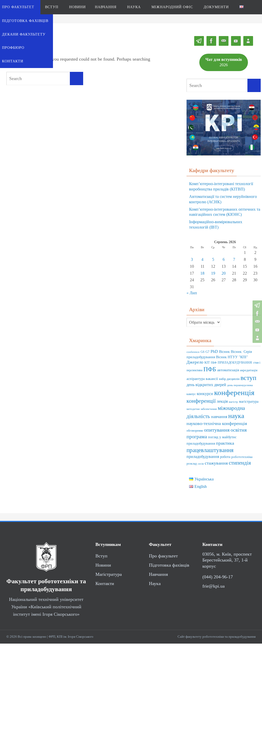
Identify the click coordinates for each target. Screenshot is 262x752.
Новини (103, 565)
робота (225, 457)
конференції (201, 401)
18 (202, 273)
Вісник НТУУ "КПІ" (232, 357)
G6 (202, 352)
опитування (217, 430)
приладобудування (203, 456)
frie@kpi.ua (213, 586)
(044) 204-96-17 (217, 576)
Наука (155, 583)
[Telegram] (257, 305)
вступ (248, 377)
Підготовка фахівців (169, 565)
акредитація (248, 370)
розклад (192, 463)
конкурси (205, 393)
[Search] (76, 78)
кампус (191, 394)
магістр (233, 401)
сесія (201, 463)
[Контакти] (257, 338)
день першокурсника (240, 385)
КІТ (207, 362)
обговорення (195, 430)
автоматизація (228, 370)
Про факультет (163, 555)
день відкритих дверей (206, 384)
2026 (223, 62)
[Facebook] (257, 313)
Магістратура (108, 574)
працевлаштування (210, 450)
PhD (214, 351)
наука (236, 416)
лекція (222, 401)
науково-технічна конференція (217, 423)
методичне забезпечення (202, 409)
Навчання (158, 574)
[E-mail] (257, 322)
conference (193, 352)
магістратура (248, 401)
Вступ (101, 555)
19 (213, 273)
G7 (207, 352)
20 (224, 273)
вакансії (212, 379)
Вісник (224, 352)
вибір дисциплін (229, 379)
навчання (219, 416)
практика (225, 443)
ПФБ (209, 369)
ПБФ (214, 362)
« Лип (192, 293)
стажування (216, 463)
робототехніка (242, 457)
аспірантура (196, 379)
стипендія (240, 463)
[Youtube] (257, 330)
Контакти (104, 583)
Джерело (195, 362)
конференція (234, 392)
